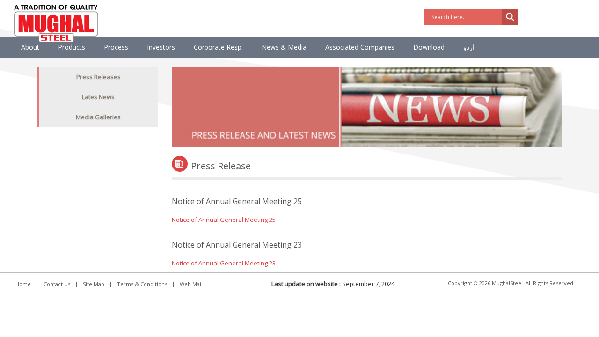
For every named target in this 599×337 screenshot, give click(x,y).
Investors (161, 47)
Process (116, 47)
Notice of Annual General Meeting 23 (224, 263)
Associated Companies (359, 47)
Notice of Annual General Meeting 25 (224, 219)
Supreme (506, 47)
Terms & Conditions (142, 283)
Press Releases (98, 77)
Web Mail (191, 283)
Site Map (93, 283)
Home (23, 283)
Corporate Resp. (218, 47)
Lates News (98, 97)
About (30, 47)
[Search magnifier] (510, 17)
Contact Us (57, 283)
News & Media (284, 47)
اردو (469, 47)
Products (71, 47)
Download (429, 47)
